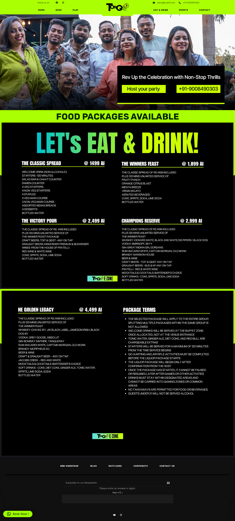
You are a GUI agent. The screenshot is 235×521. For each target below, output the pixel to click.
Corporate (140, 466)
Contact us (167, 466)
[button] (17, 514)
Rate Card (115, 466)
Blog (93, 466)
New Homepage (69, 466)
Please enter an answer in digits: (117, 488)
